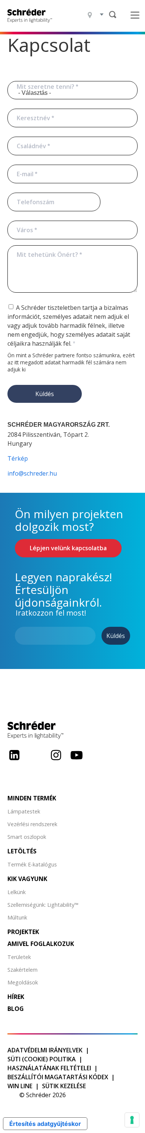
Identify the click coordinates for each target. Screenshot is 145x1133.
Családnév (31, 146)
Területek (19, 957)
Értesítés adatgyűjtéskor (45, 1123)
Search (112, 14)
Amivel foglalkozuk (40, 944)
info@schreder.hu (32, 473)
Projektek (23, 932)
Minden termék (31, 798)
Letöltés (21, 851)
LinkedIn (14, 760)
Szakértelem (22, 969)
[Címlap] (32, 16)
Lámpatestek (23, 811)
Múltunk (17, 917)
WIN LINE (19, 1086)
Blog (15, 1009)
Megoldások (22, 982)
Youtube (76, 760)
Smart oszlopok (26, 836)
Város (25, 230)
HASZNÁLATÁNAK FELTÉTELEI (49, 1068)
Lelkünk (16, 892)
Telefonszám (35, 202)
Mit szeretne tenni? (45, 87)
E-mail (25, 174)
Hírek (15, 997)
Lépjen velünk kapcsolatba (68, 548)
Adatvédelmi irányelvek (45, 1050)
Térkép (17, 458)
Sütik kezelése (64, 1086)
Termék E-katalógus (32, 864)
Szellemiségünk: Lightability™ (42, 904)
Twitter (35, 760)
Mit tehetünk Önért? (47, 254)
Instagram (55, 760)
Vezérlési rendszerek (32, 824)
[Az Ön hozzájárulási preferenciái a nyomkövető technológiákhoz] (132, 1120)
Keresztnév (33, 118)
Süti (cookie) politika (41, 1059)
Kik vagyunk (27, 879)
